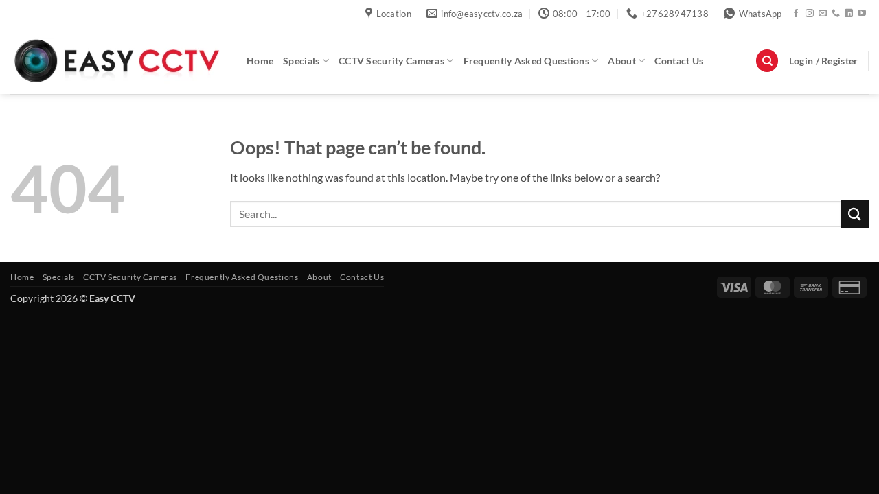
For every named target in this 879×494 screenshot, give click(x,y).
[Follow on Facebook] (796, 14)
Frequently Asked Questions (527, 61)
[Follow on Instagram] (810, 14)
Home (260, 61)
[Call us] (836, 14)
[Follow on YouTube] (862, 14)
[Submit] (855, 213)
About (621, 61)
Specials (301, 61)
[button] (823, 61)
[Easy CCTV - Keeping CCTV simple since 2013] (118, 60)
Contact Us (678, 61)
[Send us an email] (823, 14)
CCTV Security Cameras (391, 61)
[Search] (767, 60)
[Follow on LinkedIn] (849, 14)
